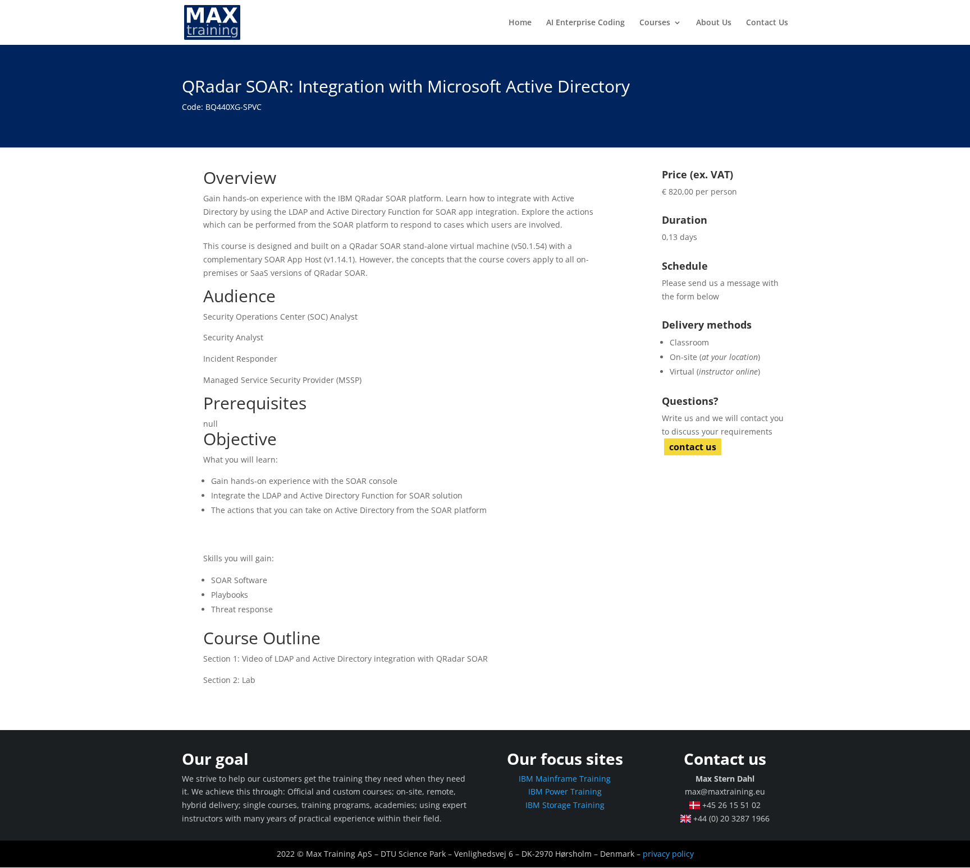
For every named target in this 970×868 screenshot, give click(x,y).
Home (520, 23)
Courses (654, 23)
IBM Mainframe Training (565, 778)
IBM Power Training (565, 791)
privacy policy (668, 853)
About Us (713, 23)
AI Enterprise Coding (585, 23)
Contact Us (767, 23)
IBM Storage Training (565, 805)
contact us (692, 447)
